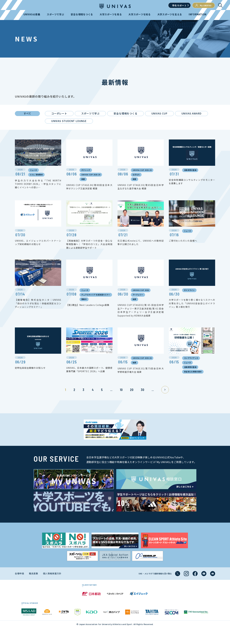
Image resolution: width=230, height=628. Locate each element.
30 (142, 389)
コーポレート (59, 113)
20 (131, 389)
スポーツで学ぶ (90, 113)
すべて (27, 113)
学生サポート (179, 5)
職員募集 (33, 573)
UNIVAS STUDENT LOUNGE (69, 121)
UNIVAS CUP (159, 113)
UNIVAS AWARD (191, 113)
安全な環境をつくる (125, 113)
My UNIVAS (206, 5)
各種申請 (19, 573)
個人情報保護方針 (52, 573)
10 (121, 389)
